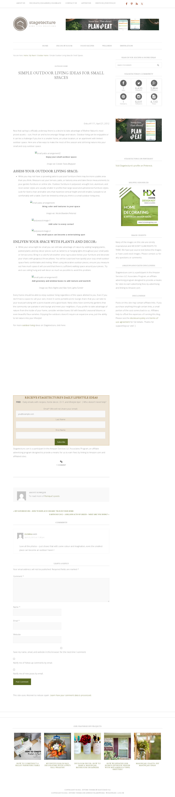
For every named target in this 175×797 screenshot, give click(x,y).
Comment (18, 576)
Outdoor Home (61, 66)
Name (16, 607)
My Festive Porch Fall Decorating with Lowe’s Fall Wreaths (58, 765)
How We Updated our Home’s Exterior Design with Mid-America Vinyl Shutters (117, 766)
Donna (28, 534)
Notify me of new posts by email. (28, 673)
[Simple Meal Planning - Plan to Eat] (112, 29)
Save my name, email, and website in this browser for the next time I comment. (49, 652)
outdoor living (28, 325)
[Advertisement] (61, 102)
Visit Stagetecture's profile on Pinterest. (134, 165)
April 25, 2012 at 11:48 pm (34, 537)
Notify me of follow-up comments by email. (33, 662)
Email (16, 620)
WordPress (111, 793)
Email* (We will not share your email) (61, 408)
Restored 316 (104, 790)
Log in (121, 793)
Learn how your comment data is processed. (71, 695)
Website (17, 634)
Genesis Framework (95, 793)
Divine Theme (75, 793)
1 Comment (61, 465)
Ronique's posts (52, 496)
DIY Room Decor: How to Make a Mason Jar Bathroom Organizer (87, 765)
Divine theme (88, 790)
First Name (61, 430)
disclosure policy (138, 318)
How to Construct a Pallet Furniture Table (27, 764)
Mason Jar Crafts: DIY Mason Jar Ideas (147, 764)
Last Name (60, 419)
